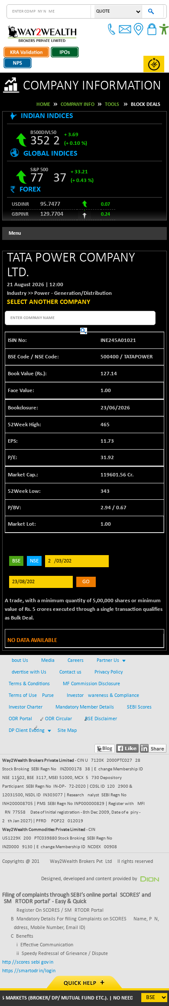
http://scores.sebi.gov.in (27, 962)
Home (43, 104)
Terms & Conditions (29, 684)
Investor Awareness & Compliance (103, 695)
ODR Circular (58, 719)
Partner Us (108, 660)
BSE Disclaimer (101, 719)
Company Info (77, 104)
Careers (76, 660)
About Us (18, 660)
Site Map (67, 730)
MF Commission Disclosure (91, 684)
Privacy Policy (108, 672)
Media (48, 660)
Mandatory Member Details (84, 707)
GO (86, 581)
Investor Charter (25, 707)
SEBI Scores (139, 707)
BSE (16, 561)
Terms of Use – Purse (31, 695)
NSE (34, 561)
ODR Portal (20, 719)
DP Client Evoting (27, 730)
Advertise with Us (27, 672)
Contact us (70, 672)
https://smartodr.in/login (28, 971)
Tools (112, 104)
